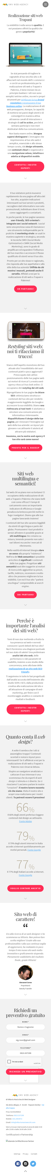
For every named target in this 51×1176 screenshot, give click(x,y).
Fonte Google (34, 849)
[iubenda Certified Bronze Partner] (24, 1141)
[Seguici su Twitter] (33, 1164)
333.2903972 (17, 1119)
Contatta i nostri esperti (25, 166)
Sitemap (17, 1154)
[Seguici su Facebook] (18, 1164)
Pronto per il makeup (25, 447)
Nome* (25, 1022)
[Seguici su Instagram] (25, 1164)
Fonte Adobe (25, 821)
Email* (25, 1035)
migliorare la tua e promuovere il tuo (25, 103)
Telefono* (25, 1048)
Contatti (34, 1154)
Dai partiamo (25, 594)
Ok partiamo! (25, 289)
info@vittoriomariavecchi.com (23, 1122)
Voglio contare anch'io (25, 888)
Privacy (25, 1154)
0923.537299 (19, 1115)
